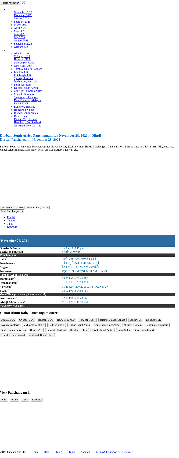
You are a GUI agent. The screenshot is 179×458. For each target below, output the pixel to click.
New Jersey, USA (24, 62)
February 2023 (22, 21)
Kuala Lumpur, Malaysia (27, 100)
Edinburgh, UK (22, 75)
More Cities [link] (13, 49)
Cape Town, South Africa (28, 90)
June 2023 (19, 34)
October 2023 (21, 46)
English (11, 217)
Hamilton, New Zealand (27, 122)
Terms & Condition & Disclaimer (114, 451)
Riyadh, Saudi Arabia (26, 112)
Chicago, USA (22, 56)
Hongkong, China (24, 109)
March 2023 (20, 24)
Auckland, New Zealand (27, 125)
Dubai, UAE (21, 103)
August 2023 (21, 40)
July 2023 (19, 37)
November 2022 (23, 12)
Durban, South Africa (26, 87)
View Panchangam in (12, 211)
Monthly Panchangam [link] (19, 9)
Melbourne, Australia (25, 81)
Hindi (3, 399)
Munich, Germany (24, 94)
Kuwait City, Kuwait (25, 119)
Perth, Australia (22, 84)
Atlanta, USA (21, 53)
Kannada (12, 226)
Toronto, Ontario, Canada (28, 68)
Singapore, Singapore (26, 97)
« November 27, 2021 (12, 207)
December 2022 (23, 15)
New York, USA (23, 65)
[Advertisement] (89, 178)
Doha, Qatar (21, 116)
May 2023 (19, 31)
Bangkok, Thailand (24, 106)
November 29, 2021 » (37, 207)
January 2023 (21, 18)
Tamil (10, 223)
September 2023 (23, 43)
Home (35, 451)
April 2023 (20, 27)
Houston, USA (22, 59)
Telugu (11, 220)
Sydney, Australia (23, 78)
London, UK (21, 72)
